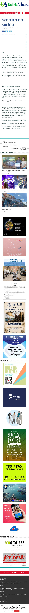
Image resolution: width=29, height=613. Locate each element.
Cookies (11, 599)
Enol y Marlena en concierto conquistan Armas (14, 190)
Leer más (22, 611)
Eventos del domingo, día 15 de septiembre (18, 148)
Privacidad (7, 599)
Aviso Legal (2, 599)
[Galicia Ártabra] (14, 5)
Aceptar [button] (17, 611)
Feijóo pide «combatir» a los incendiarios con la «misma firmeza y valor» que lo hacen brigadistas (9, 144)
